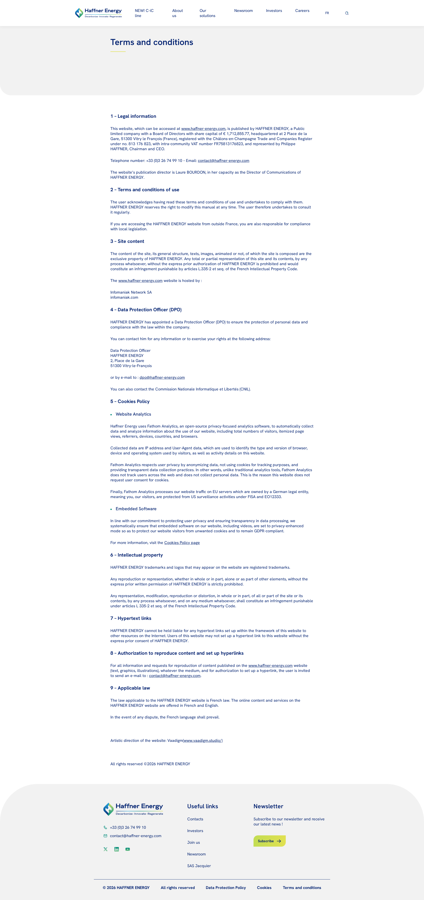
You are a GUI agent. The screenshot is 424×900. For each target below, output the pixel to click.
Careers (302, 10)
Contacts (195, 818)
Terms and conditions (302, 887)
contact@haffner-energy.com (135, 835)
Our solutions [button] (207, 13)
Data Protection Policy (226, 887)
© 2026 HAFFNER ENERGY (126, 887)
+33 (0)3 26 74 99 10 (128, 827)
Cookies (264, 887)
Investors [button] (274, 10)
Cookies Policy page (182, 542)
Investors (195, 830)
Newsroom (243, 10)
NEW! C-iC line (144, 13)
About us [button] (177, 13)
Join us (193, 842)
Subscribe (266, 841)
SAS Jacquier (199, 865)
